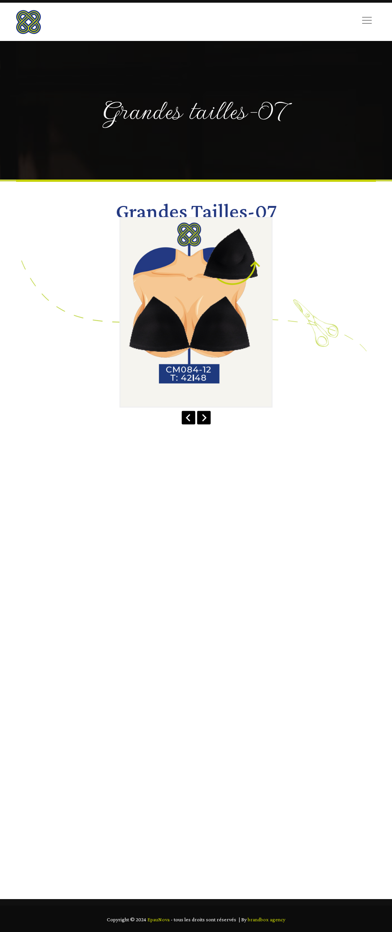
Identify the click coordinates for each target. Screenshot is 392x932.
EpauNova (158, 919)
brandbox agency (266, 919)
